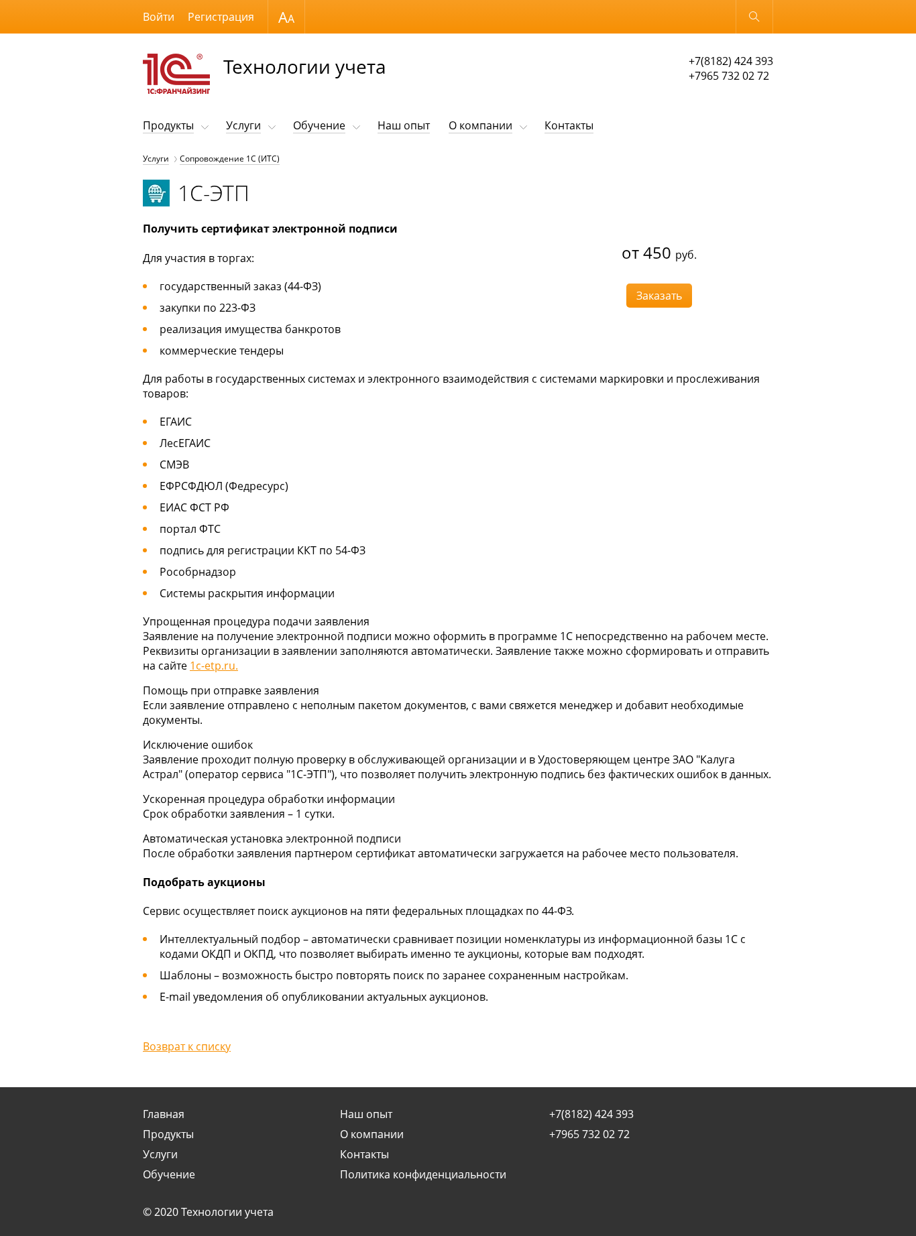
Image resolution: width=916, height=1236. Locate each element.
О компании (480, 125)
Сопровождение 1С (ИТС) (230, 158)
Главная (163, 1114)
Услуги (243, 125)
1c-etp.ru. (214, 665)
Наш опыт (404, 125)
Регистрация (221, 16)
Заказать (659, 295)
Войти (158, 16)
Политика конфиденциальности (423, 1174)
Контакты (569, 125)
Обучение (319, 125)
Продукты (168, 125)
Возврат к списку (187, 1046)
